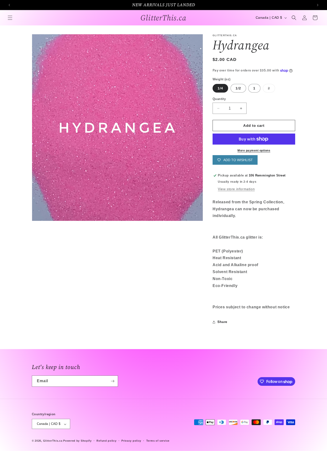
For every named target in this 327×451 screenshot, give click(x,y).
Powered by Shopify (77, 440)
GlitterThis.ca (52, 440)
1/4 (220, 88)
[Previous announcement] (9, 5)
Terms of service (157, 440)
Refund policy (106, 440)
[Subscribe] (112, 381)
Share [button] (222, 322)
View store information (236, 189)
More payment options (253, 150)
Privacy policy (131, 440)
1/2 (238, 88)
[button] (10, 17)
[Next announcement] (317, 5)
